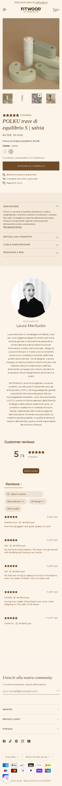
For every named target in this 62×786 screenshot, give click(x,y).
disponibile (41, 2)
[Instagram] (22, 741)
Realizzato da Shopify (37, 781)
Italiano (10, 757)
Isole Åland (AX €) (36, 757)
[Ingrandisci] (9, 83)
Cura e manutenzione (16, 244)
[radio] (5, 151)
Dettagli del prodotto (17, 236)
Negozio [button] (7, 709)
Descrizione (11, 206)
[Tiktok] (10, 741)
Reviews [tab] (13, 484)
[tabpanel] (31, 561)
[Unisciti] (56, 690)
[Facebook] (4, 741)
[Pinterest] (16, 741)
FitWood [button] (7, 729)
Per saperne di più (12, 227)
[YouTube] (28, 741)
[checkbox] (12, 509)
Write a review (31, 471)
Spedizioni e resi (13, 252)
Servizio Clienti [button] (11, 719)
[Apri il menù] (8, 10)
